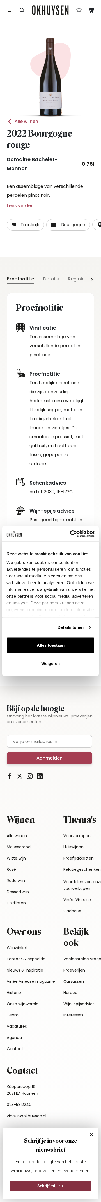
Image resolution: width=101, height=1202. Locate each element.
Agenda (14, 1037)
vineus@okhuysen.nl (26, 1116)
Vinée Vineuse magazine (31, 981)
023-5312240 (19, 1104)
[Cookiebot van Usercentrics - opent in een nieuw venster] (71, 534)
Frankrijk (29, 224)
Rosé (11, 869)
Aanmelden (49, 758)
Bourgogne (73, 224)
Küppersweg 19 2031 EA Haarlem (22, 1090)
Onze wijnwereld (22, 1004)
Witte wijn (16, 858)
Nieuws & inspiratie (25, 970)
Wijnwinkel (17, 947)
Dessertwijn (18, 892)
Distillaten (16, 903)
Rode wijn (16, 880)
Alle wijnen (26, 121)
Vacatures (17, 1026)
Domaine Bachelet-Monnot (32, 164)
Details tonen (71, 627)
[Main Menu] (9, 10)
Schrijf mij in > (50, 1186)
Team (13, 1015)
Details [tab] (51, 279)
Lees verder (20, 205)
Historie (14, 992)
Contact (15, 1049)
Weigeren (50, 663)
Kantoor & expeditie (26, 959)
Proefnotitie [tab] (20, 279)
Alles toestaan (51, 645)
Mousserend (19, 847)
